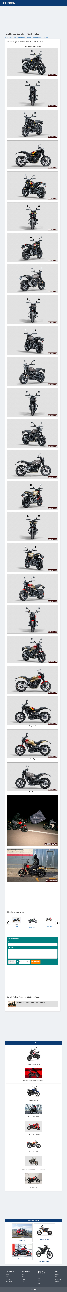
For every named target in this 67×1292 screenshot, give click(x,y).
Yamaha (8, 1279)
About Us (57, 1274)
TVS (23, 1282)
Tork (39, 1276)
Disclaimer (57, 1282)
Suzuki (7, 1274)
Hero (7, 1277)
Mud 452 (49, 926)
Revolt (39, 1283)
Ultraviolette (41, 1281)
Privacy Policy (58, 1279)
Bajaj (23, 1277)
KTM (23, 1274)
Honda (23, 1279)
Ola (39, 1278)
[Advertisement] (33, 19)
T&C (56, 1277)
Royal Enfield (9, 1282)
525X (16, 927)
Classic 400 (32, 927)
